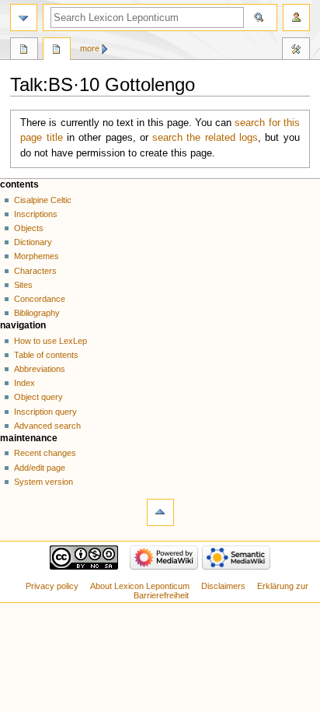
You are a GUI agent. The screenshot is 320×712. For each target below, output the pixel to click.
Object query (38, 397)
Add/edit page (39, 467)
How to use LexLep (50, 340)
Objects (28, 228)
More (89, 48)
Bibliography (37, 312)
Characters (35, 270)
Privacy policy (52, 586)
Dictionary (33, 242)
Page (24, 50)
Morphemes (36, 256)
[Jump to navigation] (23, 17)
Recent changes (45, 453)
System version (43, 481)
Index (24, 383)
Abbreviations (39, 369)
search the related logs (205, 137)
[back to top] (160, 512)
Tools (296, 50)
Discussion (56, 50)
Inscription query (45, 411)
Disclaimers (223, 586)
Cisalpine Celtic (42, 200)
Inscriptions (35, 214)
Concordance (39, 298)
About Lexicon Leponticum (140, 586)
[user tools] (296, 17)
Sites (23, 284)
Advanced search (47, 425)
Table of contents (46, 355)
